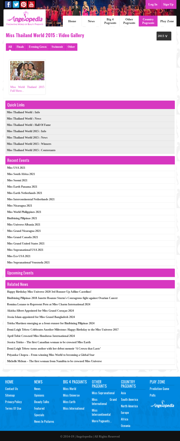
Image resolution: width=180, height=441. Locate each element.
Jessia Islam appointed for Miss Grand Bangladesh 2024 (41, 317)
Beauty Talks (41, 401)
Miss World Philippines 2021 (24, 212)
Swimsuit (57, 46)
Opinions (39, 395)
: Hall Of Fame (29, 125)
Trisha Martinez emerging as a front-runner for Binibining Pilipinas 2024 (50, 323)
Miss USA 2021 (16, 167)
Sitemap (10, 395)
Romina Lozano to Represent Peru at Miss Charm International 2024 (48, 304)
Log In (152, 4)
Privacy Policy (13, 401)
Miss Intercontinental (101, 412)
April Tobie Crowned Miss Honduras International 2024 (41, 336)
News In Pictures (44, 421)
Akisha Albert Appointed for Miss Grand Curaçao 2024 (40, 310)
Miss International (73, 408)
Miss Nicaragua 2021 (19, 205)
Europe (125, 412)
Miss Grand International (104, 401)
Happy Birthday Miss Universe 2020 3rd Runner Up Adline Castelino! (49, 291)
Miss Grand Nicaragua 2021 (24, 231)
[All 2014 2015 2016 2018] (164, 36)
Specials (39, 414)
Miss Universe (71, 395)
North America (129, 406)
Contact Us (11, 388)
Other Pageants (129, 21)
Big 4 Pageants (110, 21)
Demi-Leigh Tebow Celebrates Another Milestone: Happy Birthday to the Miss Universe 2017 (63, 329)
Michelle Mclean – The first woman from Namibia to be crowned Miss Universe (54, 361)
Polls (153, 395)
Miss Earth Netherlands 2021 (24, 193)
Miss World (69, 388)
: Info (23, 112)
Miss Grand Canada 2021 (22, 237)
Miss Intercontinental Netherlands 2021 (31, 199)
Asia (123, 392)
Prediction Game (159, 388)
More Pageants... (102, 421)
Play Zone (167, 21)
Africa (124, 419)
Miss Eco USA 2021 (18, 256)
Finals (20, 46)
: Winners (29, 144)
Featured (39, 408)
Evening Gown (38, 46)
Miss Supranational (103, 392)
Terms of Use (13, 408)
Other (71, 46)
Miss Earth (69, 401)
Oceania (125, 425)
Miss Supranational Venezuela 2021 (28, 262)
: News (24, 118)
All (10, 46)
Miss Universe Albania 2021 (23, 224)
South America (129, 399)
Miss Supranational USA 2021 (25, 249)
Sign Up (168, 4)
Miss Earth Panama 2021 (22, 186)
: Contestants (31, 150)
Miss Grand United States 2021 (26, 243)
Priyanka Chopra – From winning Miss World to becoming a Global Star (50, 355)
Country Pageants (148, 21)
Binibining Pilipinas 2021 (22, 218)
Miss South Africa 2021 (21, 174)
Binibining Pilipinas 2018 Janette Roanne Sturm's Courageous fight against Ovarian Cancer (62, 298)
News (91, 21)
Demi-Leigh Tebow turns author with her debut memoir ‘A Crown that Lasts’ (54, 348)
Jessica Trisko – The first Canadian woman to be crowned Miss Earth (49, 342)
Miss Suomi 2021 (17, 180)
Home (72, 21)
